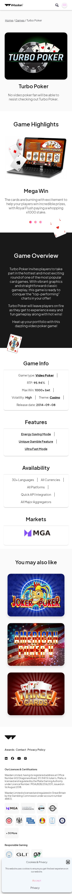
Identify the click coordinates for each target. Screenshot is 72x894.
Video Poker (44, 371)
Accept (36, 880)
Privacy (35, 887)
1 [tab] (30, 218)
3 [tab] (40, 218)
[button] (68, 862)
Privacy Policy (36, 745)
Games (19, 20)
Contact (21, 745)
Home (9, 20)
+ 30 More (11, 828)
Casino (55, 393)
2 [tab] (35, 218)
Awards (9, 745)
